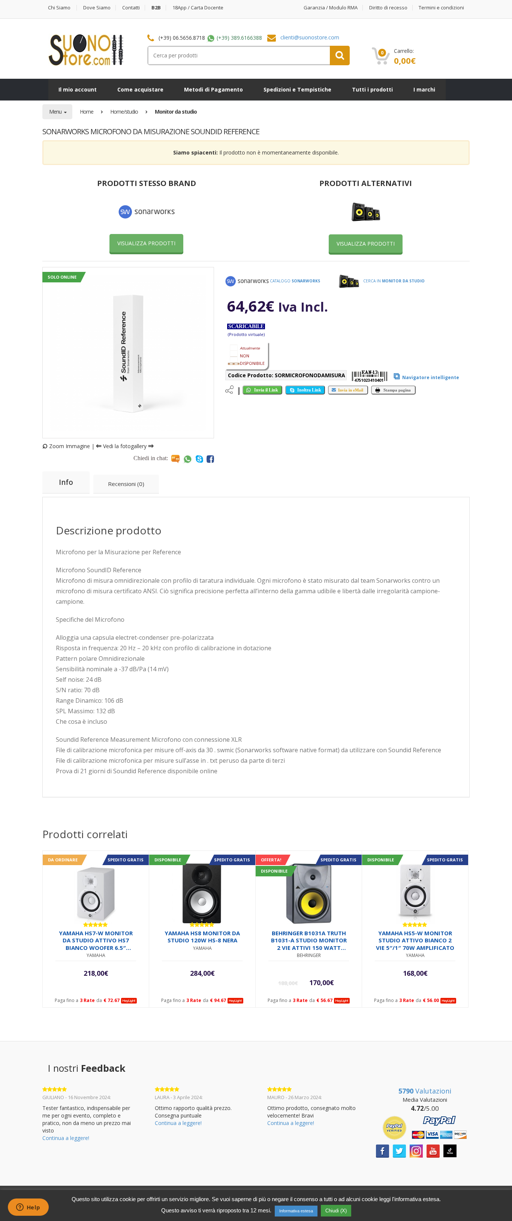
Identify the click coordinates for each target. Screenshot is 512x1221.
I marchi (424, 89)
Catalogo (294, 281)
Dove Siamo (97, 7)
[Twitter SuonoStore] (399, 1150)
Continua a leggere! (65, 1138)
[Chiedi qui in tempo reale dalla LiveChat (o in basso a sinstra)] (175, 458)
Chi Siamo (59, 7)
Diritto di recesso (388, 7)
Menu (56, 111)
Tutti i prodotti (372, 89)
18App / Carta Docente (197, 7)
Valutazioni (424, 1090)
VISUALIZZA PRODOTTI (146, 243)
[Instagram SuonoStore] (416, 1150)
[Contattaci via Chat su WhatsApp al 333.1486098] (187, 458)
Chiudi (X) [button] (336, 1211)
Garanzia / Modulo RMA (331, 7)
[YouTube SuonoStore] (433, 1150)
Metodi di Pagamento (213, 89)
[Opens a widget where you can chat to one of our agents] (28, 1207)
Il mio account (77, 89)
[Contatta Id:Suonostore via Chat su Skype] (199, 458)
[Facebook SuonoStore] (382, 1150)
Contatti (131, 7)
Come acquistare (140, 89)
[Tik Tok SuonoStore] (450, 1150)
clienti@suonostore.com (309, 37)
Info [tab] (66, 482)
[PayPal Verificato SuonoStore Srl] (425, 1127)
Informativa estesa (296, 1211)
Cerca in (393, 281)
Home (86, 111)
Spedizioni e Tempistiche (297, 89)
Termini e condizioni (441, 7)
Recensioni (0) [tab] (126, 484)
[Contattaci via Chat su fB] (210, 458)
